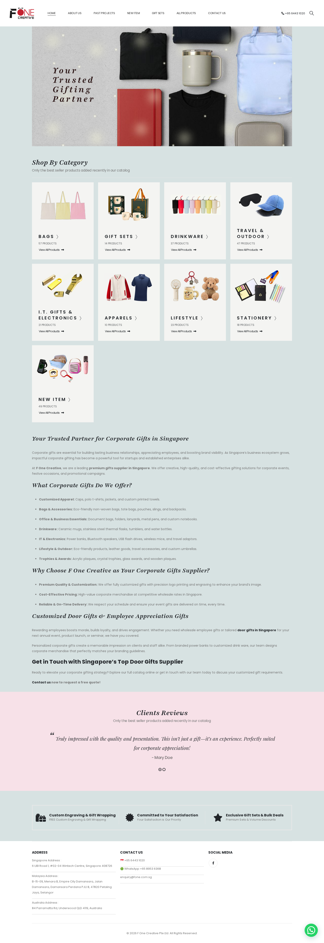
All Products (186, 13)
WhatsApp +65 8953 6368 (142, 869)
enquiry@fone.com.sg (136, 877)
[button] (311, 13)
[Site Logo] (22, 13)
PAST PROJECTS (104, 13)
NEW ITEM (133, 13)
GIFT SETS (158, 13)
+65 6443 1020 (294, 13)
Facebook (213, 863)
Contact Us (217, 13)
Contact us (41, 682)
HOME (52, 13)
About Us (75, 13)
